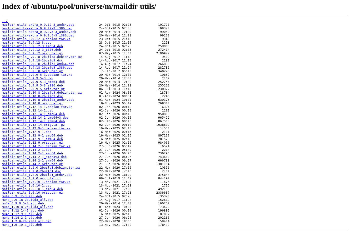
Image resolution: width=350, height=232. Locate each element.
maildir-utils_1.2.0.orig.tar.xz (31, 178)
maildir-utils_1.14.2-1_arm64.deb (32, 160)
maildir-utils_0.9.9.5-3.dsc (27, 78)
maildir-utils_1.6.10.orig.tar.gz (32, 192)
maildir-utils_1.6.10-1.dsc (26, 185)
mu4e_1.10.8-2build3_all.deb (27, 207)
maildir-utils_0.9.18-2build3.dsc (32, 60)
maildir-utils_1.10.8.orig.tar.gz (32, 103)
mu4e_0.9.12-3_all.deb (22, 196)
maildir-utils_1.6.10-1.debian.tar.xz (36, 182)
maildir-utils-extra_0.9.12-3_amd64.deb (38, 24)
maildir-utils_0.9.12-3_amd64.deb (32, 46)
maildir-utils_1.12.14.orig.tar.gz (33, 124)
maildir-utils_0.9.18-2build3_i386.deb (37, 67)
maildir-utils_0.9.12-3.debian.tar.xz (36, 39)
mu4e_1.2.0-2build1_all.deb (26, 221)
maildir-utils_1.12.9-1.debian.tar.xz (36, 128)
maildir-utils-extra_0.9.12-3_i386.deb (37, 28)
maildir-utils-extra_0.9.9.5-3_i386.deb (38, 35)
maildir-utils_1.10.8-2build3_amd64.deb (38, 99)
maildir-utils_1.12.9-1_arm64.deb (32, 139)
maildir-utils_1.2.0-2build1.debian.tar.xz (41, 167)
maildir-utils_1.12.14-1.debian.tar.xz (37, 107)
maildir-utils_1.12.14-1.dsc (27, 110)
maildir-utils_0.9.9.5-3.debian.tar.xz (37, 74)
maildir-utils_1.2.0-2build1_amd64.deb (37, 175)
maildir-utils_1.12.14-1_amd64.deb (33, 114)
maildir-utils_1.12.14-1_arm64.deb (33, 121)
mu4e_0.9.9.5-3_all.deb (23, 203)
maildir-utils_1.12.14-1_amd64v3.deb (35, 117)
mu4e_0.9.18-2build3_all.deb (27, 200)
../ (5, 21)
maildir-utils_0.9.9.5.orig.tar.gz (33, 89)
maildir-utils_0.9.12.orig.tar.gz (32, 53)
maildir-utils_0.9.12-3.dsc (26, 42)
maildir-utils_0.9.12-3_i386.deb (31, 49)
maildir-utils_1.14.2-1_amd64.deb (32, 153)
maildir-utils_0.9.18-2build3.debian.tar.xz (42, 57)
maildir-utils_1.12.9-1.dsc (26, 132)
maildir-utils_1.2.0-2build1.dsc (31, 171)
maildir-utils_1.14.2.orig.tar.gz (32, 164)
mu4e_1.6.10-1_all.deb (22, 225)
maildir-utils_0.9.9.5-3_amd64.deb (33, 82)
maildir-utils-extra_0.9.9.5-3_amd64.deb (39, 32)
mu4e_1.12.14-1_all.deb (23, 210)
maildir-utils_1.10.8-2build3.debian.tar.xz (42, 92)
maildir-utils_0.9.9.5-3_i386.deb (32, 85)
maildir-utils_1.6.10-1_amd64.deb (32, 189)
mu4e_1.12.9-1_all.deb (22, 214)
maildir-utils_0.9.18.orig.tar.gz (32, 71)
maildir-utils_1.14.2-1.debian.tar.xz (36, 146)
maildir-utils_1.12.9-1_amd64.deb (32, 135)
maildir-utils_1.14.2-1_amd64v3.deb (34, 157)
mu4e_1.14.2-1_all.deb (22, 217)
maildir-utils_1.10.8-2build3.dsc (32, 96)
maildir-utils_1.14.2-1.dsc (26, 149)
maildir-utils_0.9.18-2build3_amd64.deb (38, 64)
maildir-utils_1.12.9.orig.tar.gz (32, 142)
